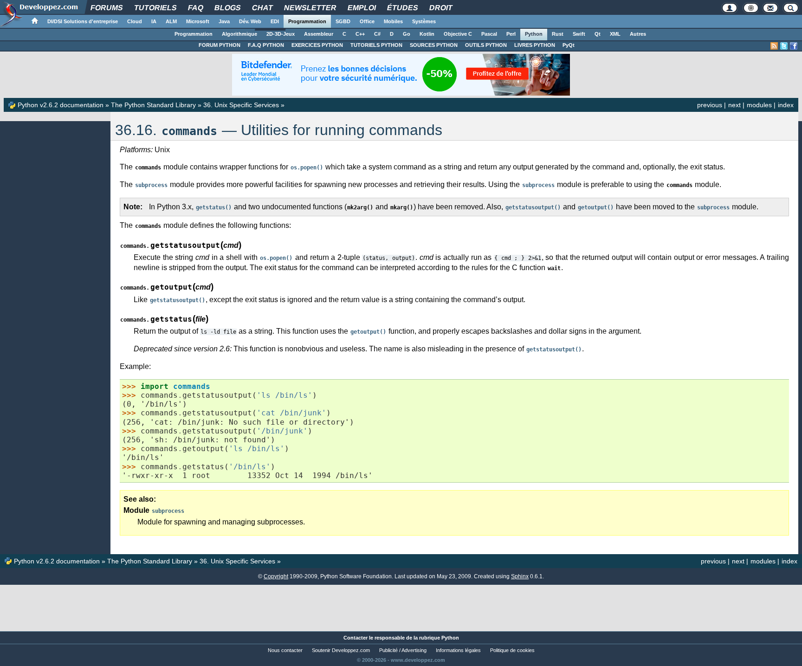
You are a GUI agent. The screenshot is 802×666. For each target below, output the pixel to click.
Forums (106, 8)
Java (224, 21)
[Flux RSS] (774, 46)
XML (615, 34)
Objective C (458, 34)
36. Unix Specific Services (241, 105)
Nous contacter (285, 650)
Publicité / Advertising (403, 650)
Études (402, 8)
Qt (598, 34)
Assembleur (318, 34)
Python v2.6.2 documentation (60, 105)
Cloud (134, 21)
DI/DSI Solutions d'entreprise (82, 21)
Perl (511, 34)
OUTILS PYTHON (486, 45)
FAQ (195, 8)
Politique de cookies (512, 650)
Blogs (227, 8)
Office (367, 21)
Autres (638, 34)
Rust (557, 34)
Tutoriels (155, 8)
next (734, 105)
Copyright (276, 576)
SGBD (343, 21)
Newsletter (310, 8)
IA (153, 21)
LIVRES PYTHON (534, 45)
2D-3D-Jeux (280, 34)
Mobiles (393, 21)
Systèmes (424, 21)
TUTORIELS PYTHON (376, 45)
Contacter (355, 637)
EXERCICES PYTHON (317, 45)
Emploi (361, 8)
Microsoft (197, 21)
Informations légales (458, 650)
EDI (275, 21)
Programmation (307, 21)
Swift (579, 34)
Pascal (489, 34)
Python (534, 34)
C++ (360, 34)
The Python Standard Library (153, 105)
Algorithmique (239, 34)
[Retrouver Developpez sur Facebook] (793, 46)
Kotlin (427, 34)
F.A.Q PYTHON (266, 45)
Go (406, 34)
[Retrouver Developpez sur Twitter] (784, 46)
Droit (440, 8)
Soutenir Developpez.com (341, 650)
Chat (262, 8)
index (786, 105)
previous (709, 105)
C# (377, 34)
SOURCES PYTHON (434, 45)
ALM (171, 21)
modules (759, 105)
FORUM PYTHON (219, 45)
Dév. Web (250, 21)
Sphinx (520, 576)
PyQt (569, 45)
